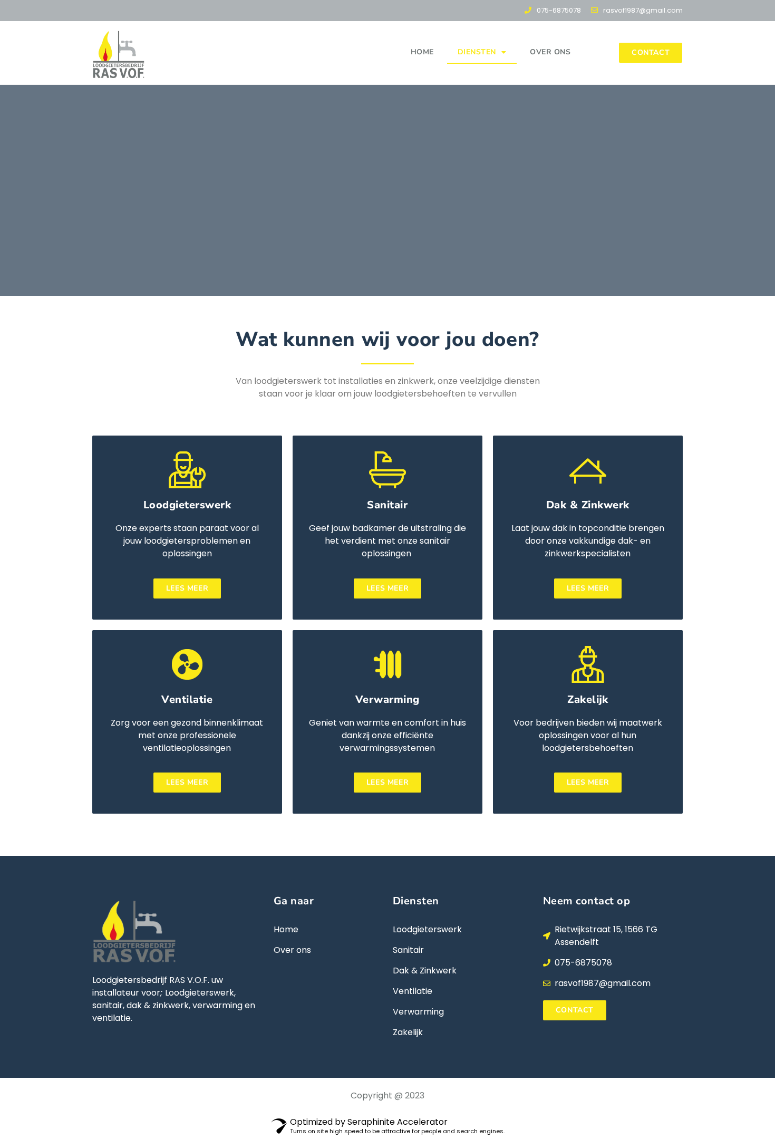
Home (422, 52)
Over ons (550, 52)
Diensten (477, 52)
